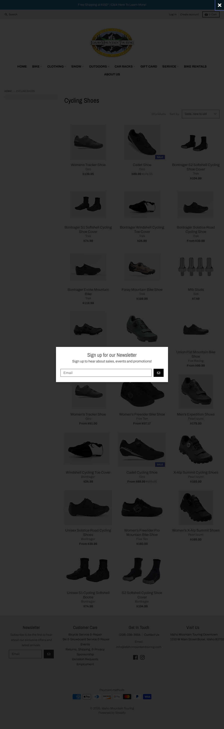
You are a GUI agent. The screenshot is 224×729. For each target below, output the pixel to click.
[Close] (219, 5)
